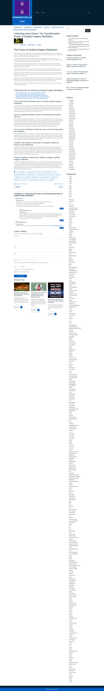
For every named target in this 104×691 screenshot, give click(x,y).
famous (70, 366)
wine (70, 665)
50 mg (70, 196)
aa (69, 198)
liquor (70, 443)
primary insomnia (72, 540)
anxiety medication (73, 242)
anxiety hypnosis (72, 241)
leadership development (74, 425)
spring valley (71, 593)
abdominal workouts (73, 209)
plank (70, 529)
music (70, 489)
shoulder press (72, 575)
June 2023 (71, 162)
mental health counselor (74, 474)
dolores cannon (72, 343)
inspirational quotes (73, 418)
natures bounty (72, 499)
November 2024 (72, 134)
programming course (73, 544)
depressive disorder (73, 333)
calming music (72, 277)
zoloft (70, 679)
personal (71, 517)
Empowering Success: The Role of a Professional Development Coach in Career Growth (78, 42)
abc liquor (71, 204)
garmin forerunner (73, 374)
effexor (70, 353)
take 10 (70, 608)
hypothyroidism (72, 410)
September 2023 (72, 157)
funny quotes (72, 369)
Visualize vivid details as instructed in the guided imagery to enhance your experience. (33, 96)
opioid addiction (72, 512)
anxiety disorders (72, 239)
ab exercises (71, 199)
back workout (72, 247)
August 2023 (71, 159)
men (70, 471)
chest (70, 297)
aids (70, 224)
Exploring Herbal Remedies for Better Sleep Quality (79, 44)
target (70, 614)
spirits (70, 591)
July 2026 (71, 101)
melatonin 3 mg (72, 466)
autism (70, 244)
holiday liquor (72, 399)
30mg (70, 194)
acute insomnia (72, 216)
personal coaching (73, 519)
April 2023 (71, 166)
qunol (70, 555)
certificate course (73, 293)
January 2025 (71, 131)
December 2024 (72, 133)
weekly (70, 660)
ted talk (71, 619)
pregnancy (71, 539)
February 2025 (72, 129)
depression (71, 331)
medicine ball (71, 458)
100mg (70, 178)
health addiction (72, 389)
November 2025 (72, 115)
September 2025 (72, 118)
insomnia (71, 415)
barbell (70, 250)
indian (70, 412)
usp (70, 646)
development (71, 336)
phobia (70, 524)
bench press (71, 260)
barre (70, 254)
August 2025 (71, 120)
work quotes (71, 670)
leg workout (71, 433)
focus (55, 172)
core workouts (72, 315)
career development (73, 287)
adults (70, 221)
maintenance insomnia (73, 451)
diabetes (71, 338)
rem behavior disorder (73, 562)
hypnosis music (72, 405)
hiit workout (71, 395)
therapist (71, 624)
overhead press (72, 514)
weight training (72, 664)
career (70, 285)
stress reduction (43, 179)
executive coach (72, 357)
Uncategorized (72, 639)
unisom (70, 642)
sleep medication (72, 580)
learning (71, 430)
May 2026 (71, 105)
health (70, 387)
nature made (71, 494)
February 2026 (72, 110)
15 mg (70, 181)
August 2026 (71, 100)
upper (70, 644)
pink (70, 527)
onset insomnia (72, 511)
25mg (70, 191)
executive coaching (73, 359)
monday (70, 483)
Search (67, 28)
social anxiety (72, 585)
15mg (70, 183)
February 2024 (72, 149)
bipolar (70, 264)
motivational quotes (73, 486)
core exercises (72, 313)
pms (70, 532)
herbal (70, 392)
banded (70, 249)
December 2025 (72, 113)
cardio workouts (72, 283)
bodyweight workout (73, 270)
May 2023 (71, 164)
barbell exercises (72, 252)
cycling (70, 321)
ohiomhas (71, 506)
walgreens (71, 657)
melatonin (71, 463)
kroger (70, 422)
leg (70, 432)
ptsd (70, 550)
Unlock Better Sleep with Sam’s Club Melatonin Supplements (78, 39)
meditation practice (19, 177)
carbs (70, 278)
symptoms (71, 606)
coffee (70, 311)
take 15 (70, 609)
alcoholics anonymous (73, 229)
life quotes (71, 438)
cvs (70, 320)
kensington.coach (18, 27)
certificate (71, 292)
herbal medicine (72, 394)
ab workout (71, 201)
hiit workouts (72, 397)
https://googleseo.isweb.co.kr (56, 225)
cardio (70, 280)
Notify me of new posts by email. (22, 271)
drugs (70, 346)
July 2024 (71, 141)
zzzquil (70, 680)
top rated (71, 629)
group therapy (72, 381)
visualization (51, 179)
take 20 (70, 611)
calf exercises (72, 274)
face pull (71, 364)
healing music (72, 385)
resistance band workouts (74, 565)
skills (70, 577)
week (70, 659)
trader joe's (71, 631)
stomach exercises (73, 595)
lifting (70, 440)
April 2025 (71, 126)
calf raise (71, 275)
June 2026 (71, 103)
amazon (71, 232)
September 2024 (72, 138)
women (70, 667)
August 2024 (71, 139)
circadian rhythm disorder (74, 305)
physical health (54, 177)
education (71, 351)
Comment (16, 236)
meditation (46, 27)
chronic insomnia (72, 301)
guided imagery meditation (20, 174)
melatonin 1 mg (72, 465)
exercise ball (71, 361)
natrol (70, 493)
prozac (70, 547)
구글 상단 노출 (22, 222)
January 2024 (71, 151)
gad (70, 371)
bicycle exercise (72, 262)
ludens (70, 450)
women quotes (72, 669)
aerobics (71, 222)
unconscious (71, 641)
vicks (70, 649)
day (70, 323)
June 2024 (71, 143)
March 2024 (71, 148)
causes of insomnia (73, 290)
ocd (70, 504)
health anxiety (72, 390)
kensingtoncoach (60, 183)
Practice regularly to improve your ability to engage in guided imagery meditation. (32, 98)
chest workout (72, 298)
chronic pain (71, 303)
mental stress (72, 479)
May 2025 (71, 125)
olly (70, 507)
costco (70, 316)
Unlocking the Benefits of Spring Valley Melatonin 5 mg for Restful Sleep (79, 50)
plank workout (72, 530)
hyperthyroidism (72, 402)
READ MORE (19, 307)
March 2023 (71, 167)
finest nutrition (72, 367)
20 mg (70, 186)
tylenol (70, 636)
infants (70, 413)
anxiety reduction (20, 172)
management (71, 455)
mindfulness (27, 177)
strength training (72, 596)
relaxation (17, 179)
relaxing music (72, 560)
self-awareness (24, 179)
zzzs (70, 682)
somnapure (71, 586)
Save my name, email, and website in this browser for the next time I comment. (31, 262)
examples (71, 356)
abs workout (71, 213)
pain (70, 516)
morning (70, 484)
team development (73, 618)
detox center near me (73, 334)
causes (70, 288)
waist (70, 656)
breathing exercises (73, 272)
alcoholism (71, 231)
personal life (71, 522)
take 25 (70, 613)
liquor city (71, 445)
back (70, 245)
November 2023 (72, 154)
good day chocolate (73, 376)
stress (70, 598)
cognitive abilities (29, 172)
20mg (70, 188)
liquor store (71, 446)
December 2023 (72, 152)
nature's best (72, 496)
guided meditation (38, 27)
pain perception (35, 177)
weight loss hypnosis (73, 662)
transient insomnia (73, 633)
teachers (71, 616)
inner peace (57, 174)
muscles (70, 488)
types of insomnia (73, 637)
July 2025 (71, 121)
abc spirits (71, 206)
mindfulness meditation (74, 481)
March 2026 (71, 108)
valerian (70, 647)
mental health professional (74, 476)
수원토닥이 (68, 64)
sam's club (71, 572)
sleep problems (72, 583)
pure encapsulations (73, 552)
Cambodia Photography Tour (73, 78)
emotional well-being (47, 172)
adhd (70, 219)
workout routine (72, 672)
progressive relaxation (73, 545)
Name (15, 246)
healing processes (31, 174)
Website (16, 260)
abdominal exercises (73, 208)
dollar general (72, 341)
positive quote (72, 534)
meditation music (72, 461)
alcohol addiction (72, 227)
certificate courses (73, 295)
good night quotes (73, 377)
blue (70, 265)
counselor (71, 318)
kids (70, 420)
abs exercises (72, 211)
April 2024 (71, 146)
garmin (70, 372)
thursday (71, 628)
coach (70, 308)
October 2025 (72, 116)
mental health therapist (74, 478)
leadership (71, 423)
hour (70, 400)
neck (70, 501)
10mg (70, 180)
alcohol (70, 226)
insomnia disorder (72, 417)
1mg (70, 185)
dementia (71, 329)
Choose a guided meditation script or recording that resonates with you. (30, 94)
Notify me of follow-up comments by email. (24, 269)
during (70, 348)
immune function (49, 174)
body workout (72, 269)
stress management (33, 179)
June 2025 (71, 123)
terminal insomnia (72, 623)
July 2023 (71, 161)
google (70, 379)
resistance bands (72, 567)
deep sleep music (72, 325)
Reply (62, 208)
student (70, 600)
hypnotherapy (72, 407)
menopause (71, 473)
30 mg (70, 193)
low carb (71, 448)
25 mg (70, 189)
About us (37, 12)
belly (70, 257)
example (70, 354)
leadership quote (72, 427)
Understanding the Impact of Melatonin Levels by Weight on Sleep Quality (78, 47)
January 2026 (71, 111)
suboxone (71, 601)
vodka (70, 654)
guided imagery (27, 27)
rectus (70, 557)
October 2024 (72, 136)
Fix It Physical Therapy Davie (72, 57)
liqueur (70, 441)
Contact (43, 12)
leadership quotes (73, 428)
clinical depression (73, 306)
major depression (72, 453)
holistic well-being (40, 174)
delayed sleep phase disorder (75, 328)
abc (70, 203)
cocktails (71, 310)
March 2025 (71, 128)
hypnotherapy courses (73, 409)
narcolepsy (71, 491)
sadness (71, 570)
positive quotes (72, 535)
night (70, 502)
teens (70, 621)
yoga (70, 674)
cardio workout (72, 282)
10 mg (70, 176)
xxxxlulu (20, 198)
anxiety (70, 236)
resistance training (73, 568)
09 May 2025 (17, 183)
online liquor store (73, 509)
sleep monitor (72, 581)
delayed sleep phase (73, 326)
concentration (38, 172)
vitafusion (71, 652)
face (70, 362)
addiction (71, 218)
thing (70, 626)
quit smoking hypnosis (73, 553)
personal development (44, 177)
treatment (71, 634)
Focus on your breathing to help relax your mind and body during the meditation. (32, 95)
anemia (70, 234)
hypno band (71, 404)
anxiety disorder (72, 237)
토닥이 (67, 87)
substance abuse (72, 603)
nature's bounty (72, 497)
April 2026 (71, 106)
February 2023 (72, 169)
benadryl (71, 259)
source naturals (72, 590)
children (70, 300)
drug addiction (72, 344)
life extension (72, 437)
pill (69, 525)
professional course (73, 542)
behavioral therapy (73, 255)
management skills (73, 456)
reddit (70, 558)
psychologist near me (73, 548)
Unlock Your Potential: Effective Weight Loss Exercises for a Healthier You (77, 80)
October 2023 (72, 156)
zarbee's (71, 677)
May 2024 (71, 144)
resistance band (72, 563)
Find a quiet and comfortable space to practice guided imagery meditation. (31, 92)
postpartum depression (74, 537)
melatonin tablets (72, 469)
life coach (71, 435)
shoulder (71, 573)
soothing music (72, 588)
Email (15, 253)
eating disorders (72, 349)
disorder (70, 339)
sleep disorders (72, 578)
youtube (71, 675)
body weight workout (73, 267)
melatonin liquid (72, 468)
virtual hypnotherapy (73, 651)
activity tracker (72, 214)
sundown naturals (72, 604)
